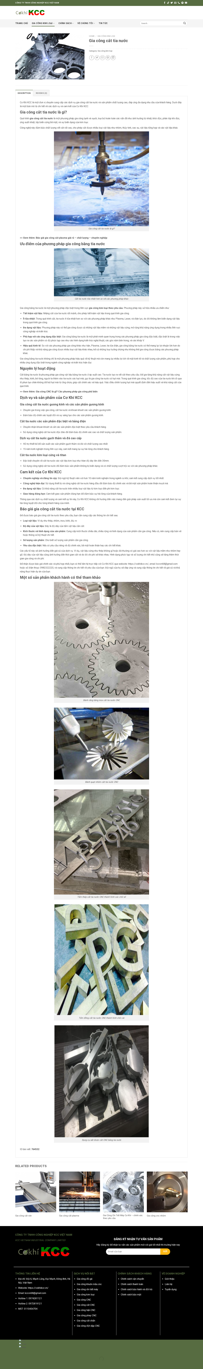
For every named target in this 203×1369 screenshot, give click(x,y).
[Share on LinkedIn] (113, 57)
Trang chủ (21, 23)
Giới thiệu (169, 1278)
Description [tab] (24, 93)
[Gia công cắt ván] (35, 1192)
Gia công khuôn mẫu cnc (89, 1284)
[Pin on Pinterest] (107, 57)
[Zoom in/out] (12, 1351)
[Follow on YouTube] (186, 3)
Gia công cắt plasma (69, 1216)
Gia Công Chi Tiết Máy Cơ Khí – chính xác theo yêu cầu (123, 1217)
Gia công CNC (84, 1299)
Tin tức (103, 23)
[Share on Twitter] (97, 57)
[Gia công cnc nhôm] (167, 1192)
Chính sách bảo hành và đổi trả (136, 1289)
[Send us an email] (175, 3)
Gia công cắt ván (23, 1216)
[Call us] (179, 3)
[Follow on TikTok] (168, 3)
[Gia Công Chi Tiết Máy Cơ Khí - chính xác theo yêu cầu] (123, 1192)
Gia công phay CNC (86, 1315)
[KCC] (30, 12)
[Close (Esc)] (3, 1351)
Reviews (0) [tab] (41, 93)
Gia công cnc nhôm (156, 1216)
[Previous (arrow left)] (3, 1364)
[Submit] (184, 23)
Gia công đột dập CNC (88, 1325)
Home (92, 36)
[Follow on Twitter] (172, 3)
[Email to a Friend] (102, 57)
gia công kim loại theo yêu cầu (106, 308)
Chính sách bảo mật (131, 1294)
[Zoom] (19, 76)
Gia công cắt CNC (86, 1305)
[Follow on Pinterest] (182, 3)
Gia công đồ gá (84, 1278)
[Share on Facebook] (91, 57)
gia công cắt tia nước (41, 118)
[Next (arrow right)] (12, 1364)
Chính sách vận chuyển (132, 1278)
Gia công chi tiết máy (87, 1289)
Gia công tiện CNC (86, 1310)
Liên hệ (168, 1284)
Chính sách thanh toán (132, 1284)
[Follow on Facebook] (164, 3)
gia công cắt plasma (56, 237)
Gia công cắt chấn (86, 1320)
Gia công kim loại (42, 23)
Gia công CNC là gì (46, 391)
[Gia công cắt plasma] (79, 1192)
